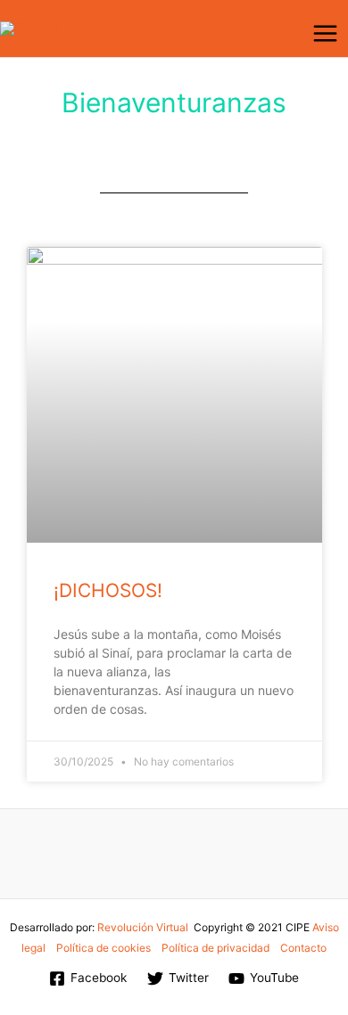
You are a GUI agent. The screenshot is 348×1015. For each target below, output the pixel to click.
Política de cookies (103, 947)
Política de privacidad (215, 947)
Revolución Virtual (142, 927)
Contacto (303, 947)
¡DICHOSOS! (108, 590)
